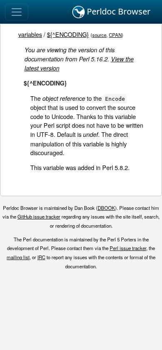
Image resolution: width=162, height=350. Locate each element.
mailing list (18, 257)
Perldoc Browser (117, 11)
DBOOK (106, 207)
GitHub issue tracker (38, 216)
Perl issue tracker (128, 248)
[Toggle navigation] (16, 12)
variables (30, 34)
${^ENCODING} (68, 34)
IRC (41, 257)
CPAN (115, 35)
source (99, 35)
